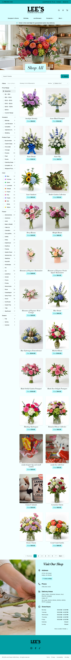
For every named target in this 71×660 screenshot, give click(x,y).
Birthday (26, 18)
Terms (48, 657)
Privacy (53, 657)
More (60, 18)
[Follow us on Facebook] (35, 648)
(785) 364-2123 (8, 2)
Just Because (37, 18)
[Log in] (63, 10)
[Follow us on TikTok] (40, 648)
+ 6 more (49, 596)
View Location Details (60, 629)
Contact (58, 2)
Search (66, 76)
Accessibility (60, 657)
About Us (65, 2)
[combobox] (60, 83)
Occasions (49, 18)
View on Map (48, 578)
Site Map (67, 657)
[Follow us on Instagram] (31, 648)
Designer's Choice (13, 18)
